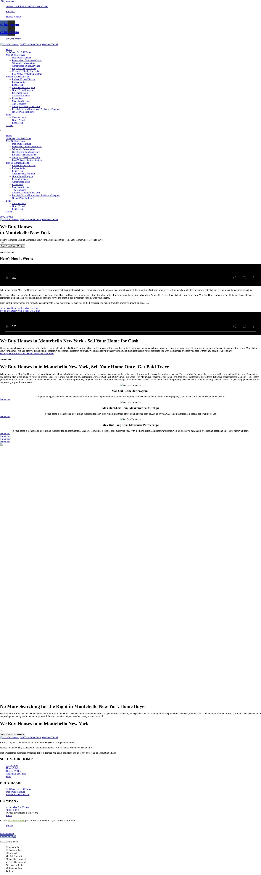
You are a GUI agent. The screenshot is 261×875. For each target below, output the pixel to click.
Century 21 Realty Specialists (26, 71)
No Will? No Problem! (23, 112)
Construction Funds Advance (26, 65)
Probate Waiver (19, 82)
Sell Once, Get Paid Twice (18, 52)
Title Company (19, 103)
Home (9, 49)
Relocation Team (20, 93)
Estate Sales (17, 98)
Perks (8, 114)
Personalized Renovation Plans (27, 60)
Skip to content (8, 1)
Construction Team (21, 95)
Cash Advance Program (23, 87)
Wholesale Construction (23, 63)
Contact (9, 125)
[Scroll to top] (1, 831)
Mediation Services (21, 101)
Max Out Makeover (15, 55)
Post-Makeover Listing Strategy (27, 74)
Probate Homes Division (17, 76)
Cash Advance (19, 117)
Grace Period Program (22, 90)
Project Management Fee (24, 68)
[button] (8, 836)
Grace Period (18, 120)
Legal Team (17, 84)
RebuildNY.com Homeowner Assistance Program (36, 109)
